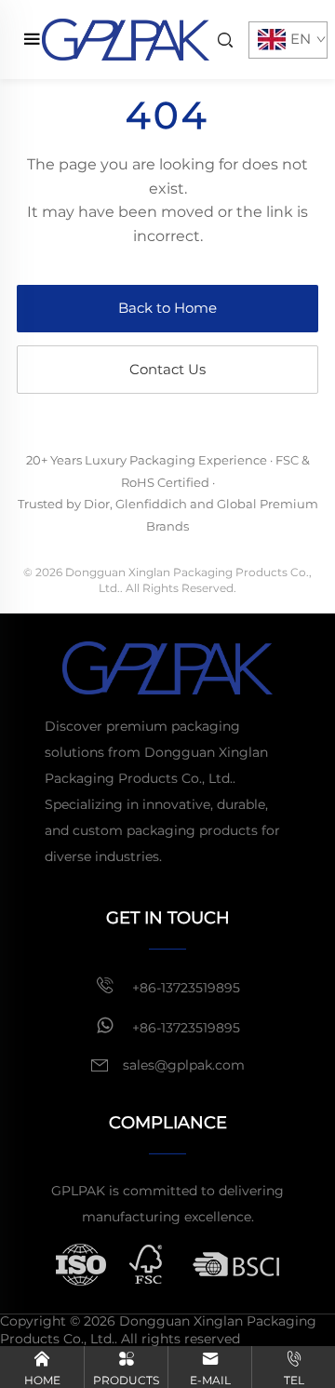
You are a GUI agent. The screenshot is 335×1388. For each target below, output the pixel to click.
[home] (125, 38)
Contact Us (167, 369)
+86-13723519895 (184, 987)
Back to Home (167, 308)
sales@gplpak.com (184, 1065)
